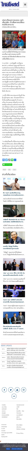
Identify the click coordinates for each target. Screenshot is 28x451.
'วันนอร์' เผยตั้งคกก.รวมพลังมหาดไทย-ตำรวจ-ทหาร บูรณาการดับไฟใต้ (16, 362)
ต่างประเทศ (3, 424)
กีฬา (17, 409)
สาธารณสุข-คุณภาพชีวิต (6, 433)
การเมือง (4, 405)
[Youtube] (17, 389)
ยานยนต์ (3, 430)
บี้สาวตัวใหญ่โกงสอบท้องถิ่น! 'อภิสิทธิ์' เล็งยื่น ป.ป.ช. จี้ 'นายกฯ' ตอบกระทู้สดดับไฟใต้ (13, 328)
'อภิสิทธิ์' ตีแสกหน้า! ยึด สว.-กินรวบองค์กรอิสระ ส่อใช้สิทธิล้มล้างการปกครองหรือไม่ (14, 221)
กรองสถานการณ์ (20, 405)
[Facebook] (4, 389)
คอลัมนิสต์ (4, 409)
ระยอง (14, 169)
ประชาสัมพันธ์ (19, 415)
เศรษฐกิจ (4, 413)
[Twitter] (10, 389)
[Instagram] (23, 389)
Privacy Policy (20, 433)
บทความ (3, 411)
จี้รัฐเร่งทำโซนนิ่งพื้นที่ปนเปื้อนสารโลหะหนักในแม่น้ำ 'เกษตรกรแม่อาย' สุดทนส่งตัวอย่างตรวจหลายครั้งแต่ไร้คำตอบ (16, 353)
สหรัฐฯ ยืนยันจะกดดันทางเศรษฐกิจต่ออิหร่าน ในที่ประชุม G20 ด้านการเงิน (16, 349)
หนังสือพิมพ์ (4, 417)
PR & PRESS (19, 425)
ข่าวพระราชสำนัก (5, 415)
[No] (26, 447)
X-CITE (3, 428)
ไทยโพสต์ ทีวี (4, 437)
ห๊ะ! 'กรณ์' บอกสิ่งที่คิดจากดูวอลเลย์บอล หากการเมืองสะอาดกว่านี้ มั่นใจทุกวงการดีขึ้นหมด (14, 195)
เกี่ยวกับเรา (19, 427)
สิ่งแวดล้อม (19, 419)
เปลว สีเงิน (4, 407)
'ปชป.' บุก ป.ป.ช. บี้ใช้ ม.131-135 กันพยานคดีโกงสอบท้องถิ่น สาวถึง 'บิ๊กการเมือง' (14, 275)
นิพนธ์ (4, 169)
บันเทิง (2, 435)
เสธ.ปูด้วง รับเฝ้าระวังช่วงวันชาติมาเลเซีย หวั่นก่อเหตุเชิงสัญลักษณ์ (15, 366)
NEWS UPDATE (6, 345)
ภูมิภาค (18, 417)
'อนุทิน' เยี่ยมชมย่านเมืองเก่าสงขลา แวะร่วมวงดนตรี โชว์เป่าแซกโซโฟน (15, 358)
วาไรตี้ (18, 407)
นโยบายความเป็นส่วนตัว (17, 448)
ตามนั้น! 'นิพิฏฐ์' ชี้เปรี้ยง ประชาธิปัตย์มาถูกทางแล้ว (11, 247)
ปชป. (9, 169)
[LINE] (14, 396)
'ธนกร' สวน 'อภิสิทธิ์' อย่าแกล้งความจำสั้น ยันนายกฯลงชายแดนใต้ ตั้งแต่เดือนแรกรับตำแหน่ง (14, 302)
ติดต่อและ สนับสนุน (21, 429)
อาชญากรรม (4, 426)
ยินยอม (8, 448)
